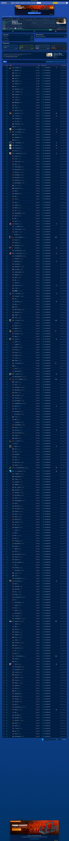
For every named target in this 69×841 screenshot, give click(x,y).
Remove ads (56, 840)
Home (3, 16)
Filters (5, 61)
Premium (55, 2)
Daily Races (11, 16)
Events (6, 16)
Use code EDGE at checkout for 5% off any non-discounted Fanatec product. (34, 836)
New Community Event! (34, 0)
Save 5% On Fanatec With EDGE (34, 835)
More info (24, 54)
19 (13, 31)
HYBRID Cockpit (34, 11)
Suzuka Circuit (17, 23)
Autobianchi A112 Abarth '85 (40, 36)
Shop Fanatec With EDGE (34, 838)
